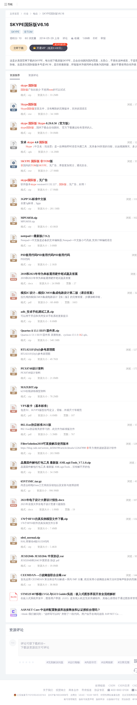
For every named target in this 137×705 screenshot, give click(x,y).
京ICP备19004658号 (58, 695)
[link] (14, 13)
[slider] (26, 662)
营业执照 (126, 699)
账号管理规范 (70, 699)
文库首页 (14, 13)
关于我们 (48, 690)
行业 (26, 13)
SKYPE (15, 31)
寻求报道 (87, 690)
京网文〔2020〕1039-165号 (84, 695)
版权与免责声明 (86, 699)
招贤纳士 (61, 690)
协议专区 (99, 690)
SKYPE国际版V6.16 (29, 24)
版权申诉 (100, 699)
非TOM (28, 31)
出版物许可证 (113, 699)
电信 (35, 13)
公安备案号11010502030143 (31, 695)
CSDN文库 (124, 685)
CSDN (112, 685)
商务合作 (74, 690)
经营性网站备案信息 (110, 695)
